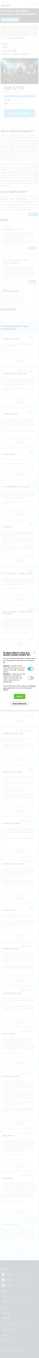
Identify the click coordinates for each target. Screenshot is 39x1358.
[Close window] (34, 652)
